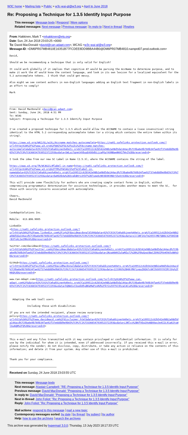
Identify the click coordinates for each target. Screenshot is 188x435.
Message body (45, 22)
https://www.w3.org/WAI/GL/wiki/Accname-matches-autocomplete (53, 142)
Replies (129, 26)
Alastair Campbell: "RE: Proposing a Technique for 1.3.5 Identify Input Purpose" (87, 386)
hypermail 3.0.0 (58, 425)
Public (48, 6)
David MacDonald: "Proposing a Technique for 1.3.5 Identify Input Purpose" (91, 390)
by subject (93, 414)
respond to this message (48, 410)
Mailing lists (33, 6)
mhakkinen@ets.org (57, 36)
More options (79, 22)
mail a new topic (77, 410)
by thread (79, 414)
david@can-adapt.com (55, 44)
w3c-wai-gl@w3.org (68, 6)
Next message (51, 26)
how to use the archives (38, 418)
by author (108, 414)
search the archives (68, 418)
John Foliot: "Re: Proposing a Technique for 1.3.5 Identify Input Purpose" (82, 399)
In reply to (95, 26)
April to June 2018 (96, 6)
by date (66, 414)
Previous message (75, 26)
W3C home (14, 6)
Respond (63, 22)
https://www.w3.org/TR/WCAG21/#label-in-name (41, 165)
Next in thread (113, 26)
